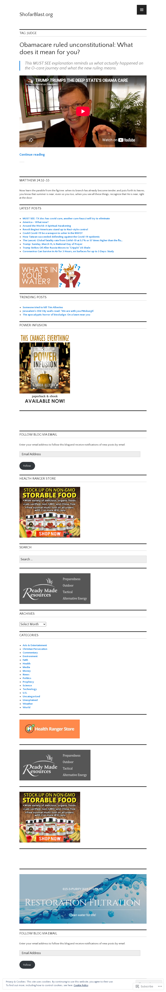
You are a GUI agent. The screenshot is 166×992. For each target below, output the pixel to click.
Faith (25, 659)
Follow (27, 465)
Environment (30, 656)
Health (26, 663)
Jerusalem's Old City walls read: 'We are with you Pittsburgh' (58, 311)
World (26, 707)
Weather (28, 703)
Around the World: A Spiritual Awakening (47, 225)
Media (26, 667)
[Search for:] (83, 559)
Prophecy (28, 681)
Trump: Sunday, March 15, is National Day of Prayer (52, 244)
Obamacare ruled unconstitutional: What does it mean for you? (76, 48)
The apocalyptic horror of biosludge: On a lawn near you (56, 314)
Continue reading (32, 154)
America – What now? (36, 222)
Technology (30, 689)
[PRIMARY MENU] (142, 10)
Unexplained (30, 700)
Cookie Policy (81, 985)
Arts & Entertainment (35, 645)
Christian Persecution (35, 649)
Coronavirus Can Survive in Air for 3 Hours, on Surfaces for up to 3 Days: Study (68, 251)
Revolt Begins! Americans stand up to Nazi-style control (55, 229)
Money (27, 670)
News (26, 674)
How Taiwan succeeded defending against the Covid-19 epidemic (61, 236)
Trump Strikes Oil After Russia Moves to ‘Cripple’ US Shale (56, 247)
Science (27, 685)
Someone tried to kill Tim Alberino (43, 307)
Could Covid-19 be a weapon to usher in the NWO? (53, 233)
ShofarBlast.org (36, 14)
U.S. (25, 692)
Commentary (30, 652)
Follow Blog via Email (38, 434)
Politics (27, 678)
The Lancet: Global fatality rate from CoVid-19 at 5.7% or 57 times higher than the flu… (72, 240)
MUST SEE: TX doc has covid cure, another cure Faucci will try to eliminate (66, 218)
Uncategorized (31, 696)
